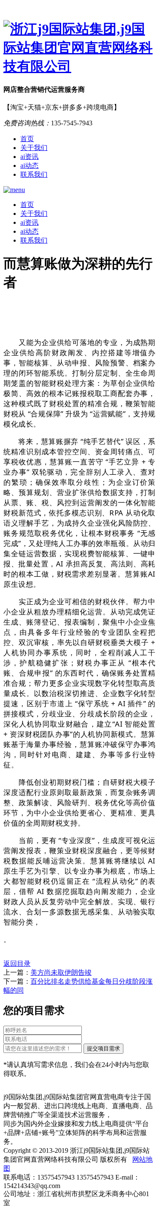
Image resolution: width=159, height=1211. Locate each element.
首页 (27, 138)
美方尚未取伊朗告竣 (61, 972)
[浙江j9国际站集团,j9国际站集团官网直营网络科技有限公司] (79, 48)
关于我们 (33, 147)
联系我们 (33, 174)
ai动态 (29, 165)
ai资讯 (29, 156)
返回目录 (17, 963)
